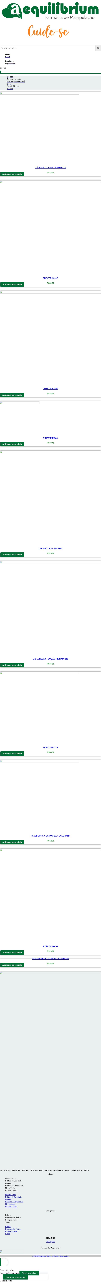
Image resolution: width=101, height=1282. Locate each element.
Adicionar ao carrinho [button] (12, 174)
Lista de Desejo (11, 1190)
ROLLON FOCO (50, 946)
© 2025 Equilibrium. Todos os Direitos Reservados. (50, 1256)
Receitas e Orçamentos (14, 1186)
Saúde (7, 1222)
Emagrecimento (11, 1220)
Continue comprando (16, 1277)
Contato (8, 1183)
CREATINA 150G (50, 388)
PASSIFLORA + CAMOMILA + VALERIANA (50, 836)
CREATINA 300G (50, 278)
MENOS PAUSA (50, 747)
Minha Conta (10, 1188)
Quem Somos (10, 1178)
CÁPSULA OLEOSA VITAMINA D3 (50, 168)
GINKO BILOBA (50, 438)
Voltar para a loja (29, 1273)
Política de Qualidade (13, 1181)
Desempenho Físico (13, 1218)
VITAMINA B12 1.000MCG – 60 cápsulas (50, 958)
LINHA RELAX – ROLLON (50, 548)
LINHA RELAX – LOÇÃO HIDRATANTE (50, 659)
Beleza (8, 1215)
